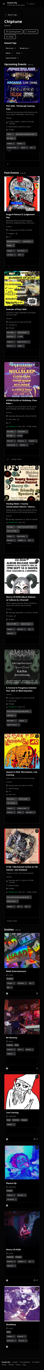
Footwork (31, 441)
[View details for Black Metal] (15, 720)
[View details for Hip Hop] (32, 1049)
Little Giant (12, 701)
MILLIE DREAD (22, 332)
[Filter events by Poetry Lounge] (29, 799)
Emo (29, 540)
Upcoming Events (15, 32)
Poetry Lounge (13, 788)
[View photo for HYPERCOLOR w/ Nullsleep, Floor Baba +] (22, 379)
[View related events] (7, 993)
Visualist (9, 1191)
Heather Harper (25, 624)
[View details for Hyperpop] (14, 633)
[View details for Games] (27, 147)
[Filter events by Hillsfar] (13, 134)
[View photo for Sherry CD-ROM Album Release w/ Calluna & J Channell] (22, 576)
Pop (30, 983)
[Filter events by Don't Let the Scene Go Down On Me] (30, 711)
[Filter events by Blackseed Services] (20, 241)
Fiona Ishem (21, 432)
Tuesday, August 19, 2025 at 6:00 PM (21, 698)
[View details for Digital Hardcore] (29, 342)
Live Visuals (10, 1199)
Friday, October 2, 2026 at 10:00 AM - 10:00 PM (21, 123)
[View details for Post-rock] (26, 1340)
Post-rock (21, 1341)
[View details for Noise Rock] (34, 812)
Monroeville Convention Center (19, 127)
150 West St (12, 325)
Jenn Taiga (10, 138)
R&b (8, 987)
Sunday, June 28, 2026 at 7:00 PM (20, 230)
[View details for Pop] (33, 983)
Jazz (31, 147)
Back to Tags (12, 15)
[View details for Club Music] (25, 983)
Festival (8, 118)
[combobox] (33, 4)
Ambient (9, 143)
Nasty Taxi (10, 336)
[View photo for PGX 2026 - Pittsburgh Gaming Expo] (22, 85)
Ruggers (11, 233)
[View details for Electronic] (14, 346)
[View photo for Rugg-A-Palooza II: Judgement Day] (22, 193)
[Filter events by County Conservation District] (35, 527)
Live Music (10, 255)
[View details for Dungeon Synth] (18, 147)
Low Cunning (27, 241)
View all (30, 65)
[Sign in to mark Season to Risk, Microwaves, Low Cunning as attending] (37, 736)
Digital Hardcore (22, 342)
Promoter (10, 979)
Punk (26, 906)
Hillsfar (9, 134)
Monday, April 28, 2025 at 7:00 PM (20, 785)
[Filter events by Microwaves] (16, 799)
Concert (9, 227)
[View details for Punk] (29, 906)
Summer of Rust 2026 (16, 309)
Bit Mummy (11, 1037)
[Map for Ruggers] (16, 233)
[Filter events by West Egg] (14, 527)
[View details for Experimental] (16, 445)
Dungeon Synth (11, 147)
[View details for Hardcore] (14, 812)
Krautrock (20, 1336)
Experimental (11, 445)
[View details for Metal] (22, 812)
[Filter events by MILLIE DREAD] (28, 332)
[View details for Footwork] (36, 441)
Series (18, 1365)
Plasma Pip (11, 1183)
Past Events (32, 32)
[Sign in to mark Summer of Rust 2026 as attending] (37, 273)
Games (23, 147)
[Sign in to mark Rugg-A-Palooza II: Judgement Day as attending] (37, 179)
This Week (35, 1362)
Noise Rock (29, 812)
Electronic (10, 346)
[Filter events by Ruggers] (13, 245)
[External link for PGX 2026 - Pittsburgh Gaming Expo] (8, 164)
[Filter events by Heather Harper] (32, 624)
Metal (19, 812)
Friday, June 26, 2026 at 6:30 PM (19, 322)
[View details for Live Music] (15, 255)
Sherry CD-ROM (11, 531)
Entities (11, 37)
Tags (24, 1365)
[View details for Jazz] (34, 147)
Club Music (21, 983)
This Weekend (25, 1362)
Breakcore (21, 441)
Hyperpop (10, 633)
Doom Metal (21, 251)
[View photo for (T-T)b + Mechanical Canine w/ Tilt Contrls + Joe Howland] (22, 846)
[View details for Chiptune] (24, 143)
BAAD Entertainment (16, 971)
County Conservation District (25, 527)
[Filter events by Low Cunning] (32, 241)
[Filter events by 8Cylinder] (14, 435)
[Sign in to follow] (37, 935)
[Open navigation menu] (4, 3)
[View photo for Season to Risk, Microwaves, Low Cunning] (22, 751)
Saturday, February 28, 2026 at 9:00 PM (22, 416)
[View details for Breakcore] (25, 441)
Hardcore (10, 812)
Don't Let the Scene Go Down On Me (18, 711)
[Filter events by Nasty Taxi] (15, 336)
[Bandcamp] (37, 1068)
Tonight (15, 1362)
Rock (19, 255)
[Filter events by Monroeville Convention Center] (36, 134)
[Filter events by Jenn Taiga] (15, 138)
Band (16, 1045)
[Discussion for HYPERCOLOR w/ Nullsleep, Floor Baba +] (8, 459)
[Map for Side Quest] (18, 419)
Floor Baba (10, 332)
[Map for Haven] (15, 616)
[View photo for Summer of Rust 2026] (22, 288)
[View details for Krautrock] (25, 1336)
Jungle (19, 346)
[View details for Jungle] (23, 346)
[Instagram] (37, 993)
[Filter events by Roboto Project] (17, 901)
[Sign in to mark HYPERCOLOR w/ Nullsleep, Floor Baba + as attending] (37, 365)
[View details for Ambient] (13, 143)
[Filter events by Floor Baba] (15, 332)
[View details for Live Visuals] (15, 1199)
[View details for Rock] (22, 255)
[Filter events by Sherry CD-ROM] (18, 531)
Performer (16, 1120)
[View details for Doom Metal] (26, 251)
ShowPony (11, 1324)
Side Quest (12, 419)
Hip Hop (28, 1049)
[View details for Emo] (32, 540)
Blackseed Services (12, 241)
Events (4, 1365)
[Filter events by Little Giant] (15, 715)
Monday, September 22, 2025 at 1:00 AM (22, 519)
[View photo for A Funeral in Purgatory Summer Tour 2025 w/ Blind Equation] (22, 667)
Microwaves (10, 799)
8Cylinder (10, 436)
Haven (10, 616)
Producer (9, 1045)
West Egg (10, 527)
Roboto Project (13, 885)
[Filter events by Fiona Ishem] (27, 431)
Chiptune (19, 143)
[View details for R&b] (11, 987)
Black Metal (10, 721)
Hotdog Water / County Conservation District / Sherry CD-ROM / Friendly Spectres (20, 506)
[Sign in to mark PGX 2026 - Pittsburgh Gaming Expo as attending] (37, 70)
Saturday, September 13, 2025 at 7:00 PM (23, 613)
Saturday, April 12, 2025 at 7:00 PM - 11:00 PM (21, 881)
